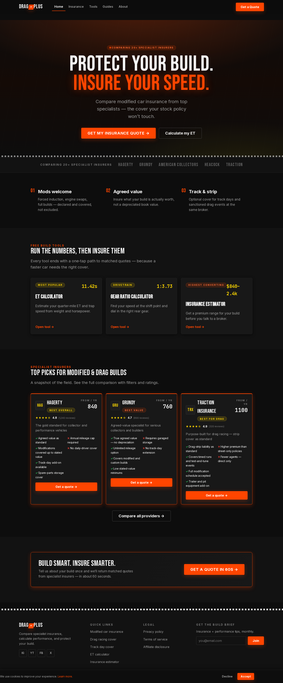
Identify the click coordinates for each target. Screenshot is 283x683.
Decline (227, 676)
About (123, 6)
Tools (93, 6)
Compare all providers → (142, 516)
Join (256, 641)
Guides (108, 6)
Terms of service (155, 639)
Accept (246, 676)
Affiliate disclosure (156, 647)
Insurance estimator (104, 662)
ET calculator (100, 654)
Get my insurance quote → (118, 133)
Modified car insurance (106, 632)
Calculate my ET (180, 133)
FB (41, 653)
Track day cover (102, 647)
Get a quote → (66, 487)
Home (58, 6)
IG (23, 653)
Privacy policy (153, 632)
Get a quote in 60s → (214, 569)
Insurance (76, 6)
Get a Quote (250, 7)
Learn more (65, 676)
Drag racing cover (103, 639)
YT (32, 653)
